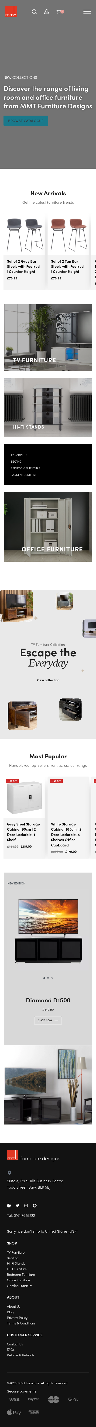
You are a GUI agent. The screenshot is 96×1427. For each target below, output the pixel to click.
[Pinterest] (35, 1205)
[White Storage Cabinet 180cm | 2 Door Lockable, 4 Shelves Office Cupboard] (68, 797)
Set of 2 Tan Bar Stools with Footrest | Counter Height (68, 266)
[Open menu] (87, 12)
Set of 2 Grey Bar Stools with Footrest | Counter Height (24, 266)
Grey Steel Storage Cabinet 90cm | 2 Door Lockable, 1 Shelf (23, 831)
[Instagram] (26, 1205)
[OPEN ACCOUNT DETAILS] (46, 11)
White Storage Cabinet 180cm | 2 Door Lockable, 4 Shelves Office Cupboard (66, 834)
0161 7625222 (24, 1215)
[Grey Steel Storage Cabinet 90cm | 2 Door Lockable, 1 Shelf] (24, 797)
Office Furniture (52, 548)
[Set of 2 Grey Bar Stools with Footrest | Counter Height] (24, 234)
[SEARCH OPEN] (34, 11)
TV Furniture (34, 359)
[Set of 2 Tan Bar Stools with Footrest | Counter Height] (68, 234)
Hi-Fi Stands (28, 426)
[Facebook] (9, 1205)
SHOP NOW (45, 1020)
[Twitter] (17, 1205)
